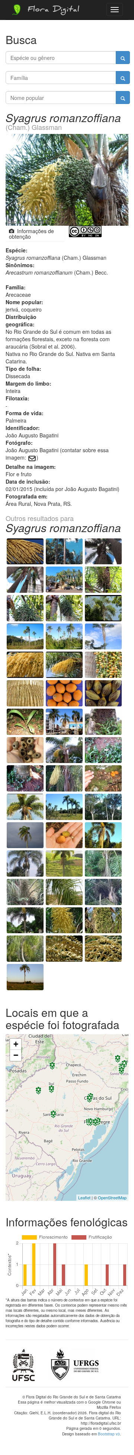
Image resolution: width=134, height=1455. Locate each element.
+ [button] (15, 1044)
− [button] (15, 1055)
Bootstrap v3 (109, 1433)
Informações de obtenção (31, 233)
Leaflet (84, 1197)
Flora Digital (51, 10)
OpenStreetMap (112, 1197)
